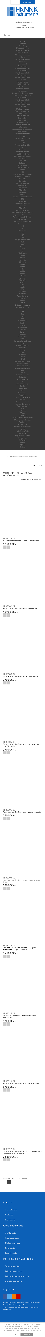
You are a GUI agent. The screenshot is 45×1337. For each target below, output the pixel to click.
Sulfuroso (22, 411)
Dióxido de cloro (22, 307)
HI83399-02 (9, 1149)
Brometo (22, 348)
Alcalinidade (22, 253)
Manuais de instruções (22, 420)
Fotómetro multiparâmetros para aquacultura (20, 676)
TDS (22, 242)
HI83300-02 (9, 606)
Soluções (22, 158)
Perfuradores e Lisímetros (22, 217)
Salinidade (22, 276)
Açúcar (22, 325)
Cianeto (22, 332)
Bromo (22, 282)
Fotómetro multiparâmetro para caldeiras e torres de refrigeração (22, 745)
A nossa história (11, 1210)
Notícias (23, 447)
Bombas (23, 136)
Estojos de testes (22, 183)
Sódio (22, 323)
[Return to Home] (4, 456)
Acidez (22, 258)
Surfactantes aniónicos (22, 341)
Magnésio (22, 298)
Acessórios (22, 192)
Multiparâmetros (22, 50)
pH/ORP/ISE (22, 71)
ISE (22, 147)
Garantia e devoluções (13, 1281)
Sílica (22, 285)
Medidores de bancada (22, 95)
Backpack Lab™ (22, 53)
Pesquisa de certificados (22, 427)
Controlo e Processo (22, 125)
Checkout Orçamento (13, 2)
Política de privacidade (13, 1271)
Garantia (22, 433)
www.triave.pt (7, 1309)
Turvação (22, 80)
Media (22, 442)
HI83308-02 (9, 877)
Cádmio (22, 373)
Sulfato (22, 303)
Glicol (22, 359)
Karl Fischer (22, 118)
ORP (22, 237)
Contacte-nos (23, 438)
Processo (22, 206)
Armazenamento (22, 167)
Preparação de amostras (23, 174)
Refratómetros (22, 82)
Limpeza (23, 170)
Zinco (22, 316)
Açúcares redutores (22, 368)
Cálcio (22, 271)
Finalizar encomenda (12, 1243)
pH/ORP (23, 57)
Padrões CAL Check (22, 176)
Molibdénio (22, 327)
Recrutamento (10, 1220)
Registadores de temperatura (22, 93)
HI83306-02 (9, 809)
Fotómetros (22, 66)
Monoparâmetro (22, 48)
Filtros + (37, 465)
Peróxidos (22, 395)
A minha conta (10, 1233)
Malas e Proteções (22, 210)
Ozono (22, 309)
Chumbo (22, 354)
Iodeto (22, 350)
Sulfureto (22, 377)
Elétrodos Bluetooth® (22, 156)
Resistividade (22, 321)
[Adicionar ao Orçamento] (8, 547)
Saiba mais (26, 1334)
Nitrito (22, 267)
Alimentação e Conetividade (22, 213)
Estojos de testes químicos (22, 46)
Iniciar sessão (27, 2)
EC (23, 228)
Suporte (23, 429)
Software (22, 440)
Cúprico (22, 386)
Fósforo (22, 269)
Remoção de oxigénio (22, 397)
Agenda (22, 445)
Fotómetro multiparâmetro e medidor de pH (20, 608)
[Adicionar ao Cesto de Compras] (4, 547)
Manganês (22, 291)
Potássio (22, 294)
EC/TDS (23, 143)
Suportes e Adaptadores (23, 215)
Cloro (22, 233)
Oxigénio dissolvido (22, 77)
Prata (22, 312)
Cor (22, 314)
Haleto (22, 391)
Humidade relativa (22, 84)
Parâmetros (22, 224)
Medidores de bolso (22, 55)
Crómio (22, 278)
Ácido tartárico (22, 366)
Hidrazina (22, 334)
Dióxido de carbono (22, 305)
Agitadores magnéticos (22, 222)
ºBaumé (22, 400)
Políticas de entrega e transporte (17, 1276)
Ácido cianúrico (22, 296)
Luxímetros (22, 91)
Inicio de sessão (11, 1253)
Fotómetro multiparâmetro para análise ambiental (22, 812)
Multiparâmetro (22, 64)
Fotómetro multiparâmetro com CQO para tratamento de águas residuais (19, 949)
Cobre (22, 273)
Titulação (22, 161)
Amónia (22, 244)
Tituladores (22, 113)
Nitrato (22, 246)
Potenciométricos (22, 116)
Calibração (22, 163)
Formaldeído (22, 388)
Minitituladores (22, 122)
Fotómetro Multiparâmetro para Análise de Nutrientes (19, 1016)
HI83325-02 (9, 1013)
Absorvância (22, 336)
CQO (22, 199)
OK (15, 1334)
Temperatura (22, 62)
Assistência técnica (22, 431)
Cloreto (22, 255)
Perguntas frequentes (22, 436)
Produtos (22, 44)
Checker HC (22, 186)
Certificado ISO (22, 424)
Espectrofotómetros (22, 111)
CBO (22, 382)
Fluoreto (22, 262)
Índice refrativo (22, 406)
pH (23, 226)
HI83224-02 (9, 538)
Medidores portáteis (22, 68)
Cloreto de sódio (22, 375)
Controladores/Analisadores (22, 129)
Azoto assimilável (22, 402)
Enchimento (22, 165)
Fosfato (22, 264)
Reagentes (22, 179)
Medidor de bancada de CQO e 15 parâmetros (21, 541)
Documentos (22, 415)
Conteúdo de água (22, 384)
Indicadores (22, 131)
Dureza (22, 249)
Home (22, 41)
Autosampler (22, 120)
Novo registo (10, 1248)
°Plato (22, 413)
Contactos (9, 1215)
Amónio (22, 339)
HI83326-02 (9, 1081)
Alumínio (22, 330)
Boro (22, 370)
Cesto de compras (12, 1238)
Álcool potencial (22, 379)
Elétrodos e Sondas (23, 134)
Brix (22, 343)
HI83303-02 (9, 674)
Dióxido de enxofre (23, 404)
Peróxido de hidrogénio (22, 361)
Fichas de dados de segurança (22, 418)
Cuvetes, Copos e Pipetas (22, 197)
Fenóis (22, 357)
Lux (22, 409)
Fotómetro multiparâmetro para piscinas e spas (21, 1083)
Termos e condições (12, 1266)
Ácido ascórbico (22, 364)
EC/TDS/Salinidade (23, 59)
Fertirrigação (22, 127)
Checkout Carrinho (17, 2)
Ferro (22, 251)
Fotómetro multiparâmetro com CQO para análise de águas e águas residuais (22, 1152)
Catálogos (22, 422)
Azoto (22, 287)
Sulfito (22, 352)
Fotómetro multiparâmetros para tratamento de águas (21, 881)
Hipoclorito (22, 393)
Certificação (22, 219)
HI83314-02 (9, 945)
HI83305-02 (9, 742)
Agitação (22, 201)
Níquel (22, 300)
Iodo (22, 318)
